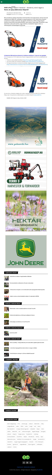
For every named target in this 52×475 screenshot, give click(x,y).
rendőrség (36, 434)
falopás (38, 429)
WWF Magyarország (15, 98)
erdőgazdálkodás (10, 426)
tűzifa (42, 429)
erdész (26, 426)
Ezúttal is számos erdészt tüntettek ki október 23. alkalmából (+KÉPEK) (24, 296)
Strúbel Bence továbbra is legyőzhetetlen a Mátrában (21, 276)
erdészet (9, 434)
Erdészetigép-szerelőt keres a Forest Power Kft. (20, 321)
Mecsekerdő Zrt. (41, 439)
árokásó (22, 98)
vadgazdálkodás (23, 444)
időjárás (25, 436)
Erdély (42, 423)
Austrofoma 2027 (13, 332)
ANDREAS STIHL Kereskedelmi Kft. (24, 439)
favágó (30, 426)
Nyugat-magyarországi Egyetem (21, 441)
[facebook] (23, 462)
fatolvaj (37, 436)
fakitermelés (36, 423)
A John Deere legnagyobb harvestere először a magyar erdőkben (23, 347)
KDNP (25, 98)
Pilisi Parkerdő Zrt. (11, 429)
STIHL (19, 423)
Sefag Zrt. (15, 434)
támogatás (43, 431)
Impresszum (20, 467)
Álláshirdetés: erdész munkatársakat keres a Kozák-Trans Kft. (23, 308)
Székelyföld (32, 429)
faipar (42, 436)
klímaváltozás (31, 436)
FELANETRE (39, 470)
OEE (19, 431)
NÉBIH (22, 426)
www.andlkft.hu (37, 95)
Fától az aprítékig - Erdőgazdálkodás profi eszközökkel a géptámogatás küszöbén (27, 342)
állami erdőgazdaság (11, 423)
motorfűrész (19, 436)
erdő (35, 426)
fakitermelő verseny (11, 439)
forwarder (31, 441)
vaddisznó (9, 447)
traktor (39, 426)
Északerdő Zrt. (29, 434)
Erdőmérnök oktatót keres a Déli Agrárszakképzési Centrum (22, 315)
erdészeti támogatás (26, 431)
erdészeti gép (24, 423)
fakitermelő (14, 431)
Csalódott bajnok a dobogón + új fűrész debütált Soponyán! (22, 353)
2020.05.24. (28, 12)
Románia (9, 444)
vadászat (31, 423)
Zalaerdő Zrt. (10, 441)
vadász (17, 426)
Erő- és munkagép (19, 14)
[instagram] (27, 462)
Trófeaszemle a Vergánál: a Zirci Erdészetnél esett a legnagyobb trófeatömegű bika (27, 289)
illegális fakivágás (35, 431)
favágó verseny (21, 434)
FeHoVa (14, 447)
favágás (34, 439)
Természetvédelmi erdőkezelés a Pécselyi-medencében (21, 283)
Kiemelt (13, 14)
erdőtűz (9, 431)
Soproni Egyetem (31, 444)
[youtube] (30, 462)
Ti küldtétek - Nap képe (11, 359)
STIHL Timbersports (39, 441)
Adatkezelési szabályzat (29, 467)
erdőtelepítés (39, 444)
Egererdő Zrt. (15, 444)
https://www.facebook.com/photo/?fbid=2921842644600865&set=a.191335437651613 (27, 64)
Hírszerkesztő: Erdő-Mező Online (14, 12)
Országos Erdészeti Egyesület (22, 429)
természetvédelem (11, 436)
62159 (30, 14)
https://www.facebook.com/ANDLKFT (34, 61)
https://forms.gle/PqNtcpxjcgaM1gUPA (32, 60)
